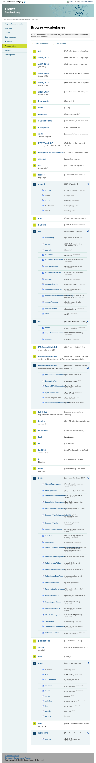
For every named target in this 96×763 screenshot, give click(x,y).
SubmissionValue (52, 633)
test (40, 656)
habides (42, 225)
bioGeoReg (49, 237)
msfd (40, 469)
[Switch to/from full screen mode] (79, 1)
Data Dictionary (23, 19)
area (46, 674)
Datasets (8, 28)
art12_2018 (43, 64)
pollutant (48, 339)
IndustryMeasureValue (53, 529)
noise (41, 478)
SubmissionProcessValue (54, 626)
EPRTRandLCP (45, 143)
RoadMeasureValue (52, 608)
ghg (40, 218)
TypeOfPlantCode (51, 393)
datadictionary (45, 121)
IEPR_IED (43, 412)
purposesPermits (51, 284)
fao (39, 166)
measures (49, 255)
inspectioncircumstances (54, 333)
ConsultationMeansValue (54, 502)
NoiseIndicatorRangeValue (54, 557)
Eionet (14, 19)
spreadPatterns (51, 309)
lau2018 (42, 450)
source (47, 200)
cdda (40, 108)
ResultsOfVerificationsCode (54, 386)
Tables (7, 33)
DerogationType (51, 381)
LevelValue (49, 542)
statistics (48, 701)
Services (8, 50)
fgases (41, 175)
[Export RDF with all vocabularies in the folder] (88, 184)
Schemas (8, 41)
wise (40, 724)
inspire (41, 421)
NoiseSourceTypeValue (54, 576)
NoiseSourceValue (52, 583)
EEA (15, 1)
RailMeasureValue (52, 595)
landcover (43, 430)
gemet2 (41, 184)
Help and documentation (14, 24)
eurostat (42, 159)
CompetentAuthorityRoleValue (54, 496)
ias (39, 231)
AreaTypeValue (50, 490)
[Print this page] (75, 1)
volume (48, 716)
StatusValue (49, 621)
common (42, 114)
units (47, 314)
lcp (39, 459)
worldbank (43, 733)
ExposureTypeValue (52, 523)
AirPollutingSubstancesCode (54, 375)
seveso (41, 647)
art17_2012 (43, 83)
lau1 (40, 437)
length (47, 691)
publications (44, 641)
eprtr (40, 134)
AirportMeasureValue (53, 484)
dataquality (43, 127)
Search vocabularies (41, 44)
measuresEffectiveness (54, 260)
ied (39, 322)
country (48, 739)
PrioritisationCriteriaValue (54, 589)
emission (48, 686)
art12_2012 (43, 58)
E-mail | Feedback (12, 756)
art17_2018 (43, 92)
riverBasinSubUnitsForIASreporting (54, 296)
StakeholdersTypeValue (54, 615)
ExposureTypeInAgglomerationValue (54, 515)
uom (40, 663)
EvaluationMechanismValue (54, 508)
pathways (48, 279)
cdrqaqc (48, 244)
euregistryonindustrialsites (51, 152)
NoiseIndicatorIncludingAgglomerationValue (54, 547)
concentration (50, 679)
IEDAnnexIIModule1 (47, 347)
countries (48, 250)
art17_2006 (43, 73)
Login (71, 1)
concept (48, 190)
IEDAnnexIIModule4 (47, 366)
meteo (47, 696)
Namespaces (10, 55)
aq (39, 51)
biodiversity (43, 101)
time (46, 706)
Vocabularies (10, 46)
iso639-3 (48, 536)
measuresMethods (52, 266)
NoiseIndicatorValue (53, 563)
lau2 (40, 444)
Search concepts (60, 44)
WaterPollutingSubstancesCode (54, 403)
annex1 (48, 328)
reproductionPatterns (53, 289)
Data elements (10, 37)
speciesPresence (51, 302)
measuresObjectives (53, 273)
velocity (48, 711)
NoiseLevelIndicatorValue (54, 570)
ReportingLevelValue (53, 602)
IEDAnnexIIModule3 (47, 356)
